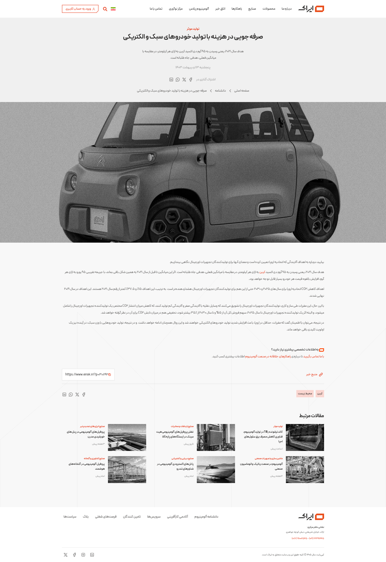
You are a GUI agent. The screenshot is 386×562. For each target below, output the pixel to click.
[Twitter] (65, 554)
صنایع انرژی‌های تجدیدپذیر (92, 426)
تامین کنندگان (132, 516)
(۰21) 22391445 (316, 538)
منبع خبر (312, 374)
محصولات (269, 8)
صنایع (252, 8)
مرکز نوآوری (176, 8)
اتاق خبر (220, 8)
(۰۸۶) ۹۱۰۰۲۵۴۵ (300, 538)
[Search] (105, 9)
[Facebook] (74, 554)
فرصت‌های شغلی (106, 516)
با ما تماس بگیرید (313, 356)
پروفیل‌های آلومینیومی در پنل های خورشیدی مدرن (86, 434)
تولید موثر (193, 29)
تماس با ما (156, 8)
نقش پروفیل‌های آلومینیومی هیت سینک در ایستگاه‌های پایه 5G (175, 434)
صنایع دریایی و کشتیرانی (182, 458)
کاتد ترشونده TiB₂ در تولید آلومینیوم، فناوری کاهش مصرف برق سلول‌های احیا (263, 437)
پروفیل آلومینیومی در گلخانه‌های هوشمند (87, 466)
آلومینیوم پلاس (199, 8)
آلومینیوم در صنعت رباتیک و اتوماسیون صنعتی (261, 466)
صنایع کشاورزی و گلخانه (94, 458)
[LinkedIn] (92, 554)
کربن (262, 272)
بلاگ (86, 516)
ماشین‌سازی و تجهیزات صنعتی (269, 458)
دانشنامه (220, 90)
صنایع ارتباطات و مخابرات (182, 426)
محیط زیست (305, 393)
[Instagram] (83, 554)
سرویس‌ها (154, 516)
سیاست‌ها (70, 516)
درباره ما (287, 8)
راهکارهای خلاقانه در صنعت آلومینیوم (268, 356)
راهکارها (237, 8)
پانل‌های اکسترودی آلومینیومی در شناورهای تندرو (175, 466)
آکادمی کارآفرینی (177, 516)
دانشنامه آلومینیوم (206, 516)
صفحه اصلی (241, 90)
